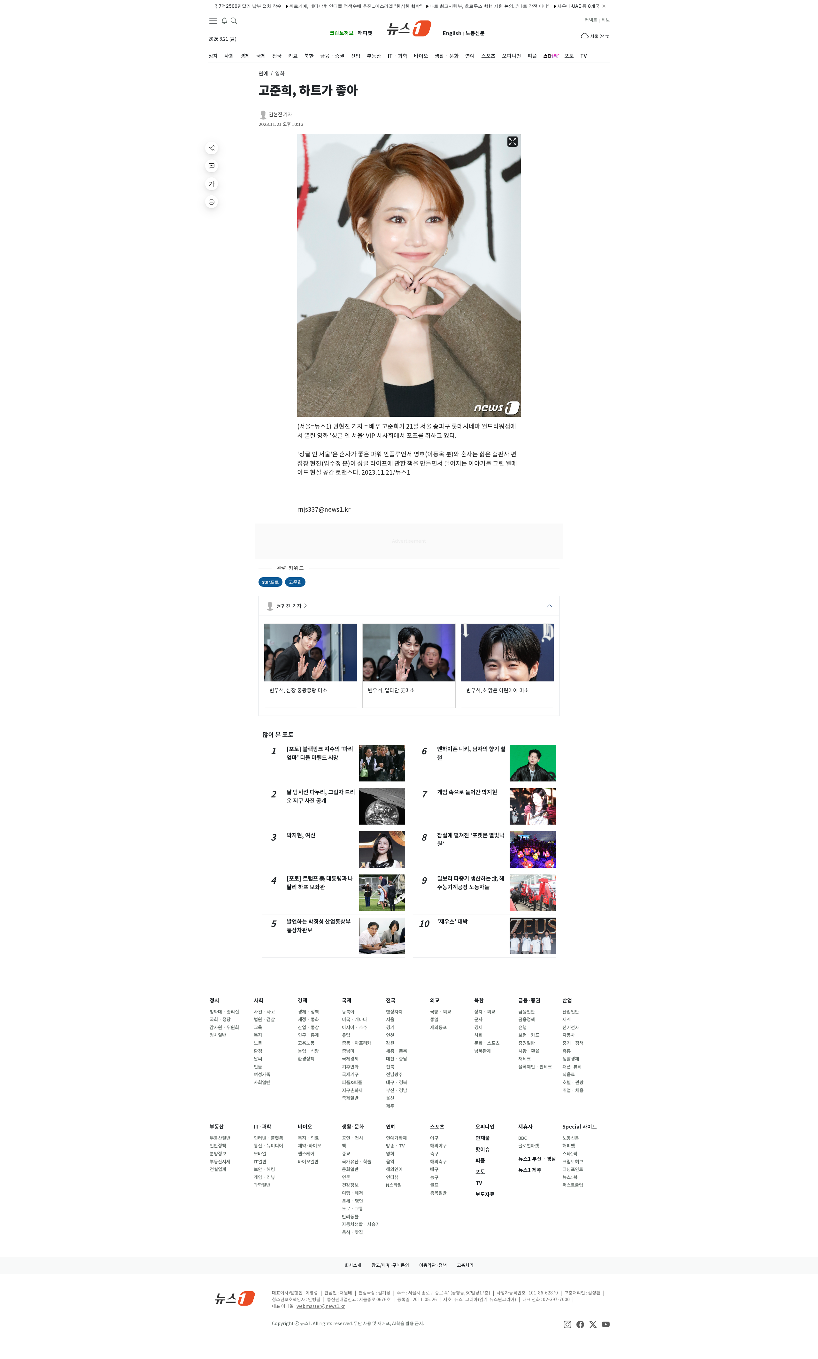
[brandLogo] (409, 28)
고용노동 (306, 1043)
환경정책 (306, 1059)
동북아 (348, 1012)
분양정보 (218, 1154)
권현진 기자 (280, 115)
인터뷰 (392, 1177)
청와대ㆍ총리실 (224, 1012)
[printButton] (211, 201)
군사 (478, 1019)
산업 (567, 1000)
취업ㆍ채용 (572, 1090)
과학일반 (262, 1185)
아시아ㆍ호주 (354, 1027)
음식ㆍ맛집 (352, 1232)
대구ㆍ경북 (396, 1082)
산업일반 (570, 1012)
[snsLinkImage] (567, 1324)
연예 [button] (263, 73)
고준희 (295, 582)
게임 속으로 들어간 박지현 (467, 792)
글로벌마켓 (528, 1146)
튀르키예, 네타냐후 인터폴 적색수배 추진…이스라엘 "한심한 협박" (318, 6)
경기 (390, 1027)
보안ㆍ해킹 (264, 1169)
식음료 (568, 1074)
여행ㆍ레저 (352, 1193)
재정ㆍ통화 (308, 1019)
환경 (258, 1051)
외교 (435, 1000)
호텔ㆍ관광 (572, 1082)
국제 (346, 1000)
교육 (258, 1027)
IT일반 (260, 1162)
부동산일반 (220, 1138)
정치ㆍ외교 (484, 1012)
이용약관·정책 (433, 1265)
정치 (214, 1000)
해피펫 (365, 33)
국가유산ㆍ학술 (356, 1162)
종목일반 (438, 1193)
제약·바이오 (309, 1146)
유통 (566, 1051)
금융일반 (526, 1012)
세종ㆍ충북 (396, 1051)
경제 (302, 1000)
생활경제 (570, 1059)
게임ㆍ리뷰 (264, 1177)
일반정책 (218, 1146)
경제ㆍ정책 (308, 1012)
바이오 (305, 1126)
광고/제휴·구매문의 (390, 1265)
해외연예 (394, 1169)
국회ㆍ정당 (220, 1019)
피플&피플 (352, 1082)
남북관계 (482, 1051)
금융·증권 (529, 1000)
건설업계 (218, 1169)
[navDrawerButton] (213, 21)
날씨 (258, 1059)
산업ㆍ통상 (308, 1027)
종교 (346, 1154)
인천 (390, 1035)
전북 (390, 1067)
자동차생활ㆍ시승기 (361, 1224)
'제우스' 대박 (452, 921)
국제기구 (350, 1074)
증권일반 (526, 1043)
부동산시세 (220, 1162)
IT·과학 (262, 1126)
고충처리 (465, 1265)
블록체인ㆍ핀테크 (535, 1067)
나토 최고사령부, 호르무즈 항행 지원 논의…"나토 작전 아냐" (452, 6)
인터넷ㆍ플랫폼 (268, 1138)
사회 (258, 1000)
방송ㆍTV (395, 1146)
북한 (479, 1000)
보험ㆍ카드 (528, 1035)
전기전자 (570, 1027)
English (452, 33)
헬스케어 (306, 1154)
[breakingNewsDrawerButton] (224, 20)
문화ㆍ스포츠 (486, 1043)
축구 (434, 1154)
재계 (566, 1019)
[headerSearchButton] (234, 20)
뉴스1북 (569, 1177)
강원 (390, 1043)
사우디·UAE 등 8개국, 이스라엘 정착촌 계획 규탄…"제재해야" (581, 6)
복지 (258, 1035)
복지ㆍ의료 (308, 1138)
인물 (258, 1067)
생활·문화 (353, 1126)
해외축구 (438, 1162)
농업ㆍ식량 (308, 1051)
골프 (434, 1185)
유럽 (346, 1035)
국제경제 (350, 1059)
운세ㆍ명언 (352, 1201)
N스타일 (394, 1185)
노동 (258, 1043)
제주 (390, 1106)
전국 (391, 1000)
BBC (522, 1138)
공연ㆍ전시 (352, 1138)
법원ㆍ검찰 (264, 1019)
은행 (522, 1027)
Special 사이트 (579, 1126)
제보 (605, 20)
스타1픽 (569, 1154)
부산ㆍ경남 (396, 1090)
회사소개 (353, 1265)
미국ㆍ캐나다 (354, 1019)
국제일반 (350, 1098)
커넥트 (591, 20)
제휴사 (525, 1126)
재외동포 (438, 1027)
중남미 (348, 1051)
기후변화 (350, 1067)
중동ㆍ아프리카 (356, 1043)
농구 (434, 1177)
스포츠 (437, 1126)
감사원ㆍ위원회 (224, 1027)
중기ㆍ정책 (572, 1043)
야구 (434, 1138)
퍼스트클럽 (572, 1185)
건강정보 (350, 1185)
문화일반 (350, 1169)
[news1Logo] (235, 1298)
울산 (390, 1098)
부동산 (217, 1126)
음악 (390, 1162)
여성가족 (262, 1074)
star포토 (270, 582)
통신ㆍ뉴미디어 (268, 1146)
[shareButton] (211, 148)
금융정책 (526, 1019)
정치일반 (218, 1035)
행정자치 (394, 1012)
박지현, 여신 (301, 835)
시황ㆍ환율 (528, 1051)
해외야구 (438, 1146)
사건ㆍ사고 (264, 1012)
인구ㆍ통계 (308, 1035)
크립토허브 (342, 33)
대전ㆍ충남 (396, 1059)
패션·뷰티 (572, 1067)
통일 (434, 1019)
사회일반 (262, 1082)
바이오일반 (308, 1162)
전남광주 (394, 1074)
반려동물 (350, 1217)
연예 (391, 1126)
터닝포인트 (572, 1169)
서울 (390, 1019)
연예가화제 (396, 1138)
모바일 (260, 1154)
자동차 (568, 1035)
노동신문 (475, 33)
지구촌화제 (352, 1090)
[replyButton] (211, 165)
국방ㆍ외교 (440, 1012)
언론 (346, 1177)
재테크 (524, 1059)
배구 (434, 1169)
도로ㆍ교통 (352, 1209)
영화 (390, 1154)
